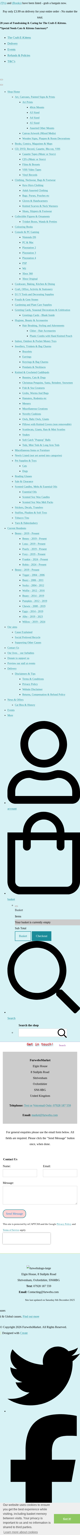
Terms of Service (11, 1230)
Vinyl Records (29, 175)
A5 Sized (34, 123)
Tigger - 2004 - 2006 (33, 575)
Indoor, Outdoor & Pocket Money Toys (35, 341)
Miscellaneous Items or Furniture (32, 450)
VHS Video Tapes (31, 169)
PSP (24, 263)
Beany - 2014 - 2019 (33, 595)
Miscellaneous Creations (35, 408)
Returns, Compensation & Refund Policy (43, 694)
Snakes (26, 434)
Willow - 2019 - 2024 (33, 621)
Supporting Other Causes (28, 642)
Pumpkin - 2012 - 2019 (34, 601)
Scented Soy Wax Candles (36, 497)
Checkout (41, 936)
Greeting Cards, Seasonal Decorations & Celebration (42, 310)
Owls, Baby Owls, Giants (35, 419)
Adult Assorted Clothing (35, 190)
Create (24, 1333)
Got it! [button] (67, 1518)
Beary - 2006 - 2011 (33, 580)
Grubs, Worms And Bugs (35, 393)
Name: (7, 1166)
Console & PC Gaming (27, 232)
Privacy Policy (30, 684)
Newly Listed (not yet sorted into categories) (38, 455)
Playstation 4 (29, 258)
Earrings (26, 356)
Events (11, 710)
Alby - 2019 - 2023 (32, 616)
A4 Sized (34, 117)
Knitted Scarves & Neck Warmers (40, 206)
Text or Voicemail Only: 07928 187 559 (47, 1105)
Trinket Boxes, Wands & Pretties (39, 221)
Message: (8, 1182)
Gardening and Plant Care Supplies (33, 304)
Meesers (26, 403)
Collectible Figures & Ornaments (32, 216)
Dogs (25, 471)
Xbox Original (30, 278)
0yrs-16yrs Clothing (32, 185)
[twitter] (43, 1411)
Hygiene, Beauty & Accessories (31, 320)
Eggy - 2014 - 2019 (32, 611)
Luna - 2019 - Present (33, 543)
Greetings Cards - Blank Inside (38, 315)
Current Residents (16, 528)
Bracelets (27, 351)
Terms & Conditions (33, 679)
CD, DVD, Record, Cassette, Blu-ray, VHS (37, 149)
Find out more (31, 1316)
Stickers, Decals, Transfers (29, 507)
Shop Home (13, 91)
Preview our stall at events (21, 663)
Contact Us (13, 647)
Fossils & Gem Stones (26, 299)
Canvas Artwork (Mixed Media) (39, 133)
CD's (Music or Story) (34, 159)
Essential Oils (29, 492)
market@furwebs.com (45, 1115)
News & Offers (15, 699)
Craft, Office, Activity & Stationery (34, 289)
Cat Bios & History (25, 705)
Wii (24, 268)
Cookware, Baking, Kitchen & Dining (35, 284)
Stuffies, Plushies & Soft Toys (31, 512)
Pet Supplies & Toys (25, 460)
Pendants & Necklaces (34, 367)
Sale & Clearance (24, 481)
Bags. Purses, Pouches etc (35, 195)
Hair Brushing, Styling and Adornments (43, 325)
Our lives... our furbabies (20, 653)
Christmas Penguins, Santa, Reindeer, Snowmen (47, 382)
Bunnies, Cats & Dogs (34, 377)
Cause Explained (23, 632)
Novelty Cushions (31, 414)
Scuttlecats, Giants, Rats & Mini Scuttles (43, 429)
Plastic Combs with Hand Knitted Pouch (51, 336)
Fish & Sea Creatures (33, 388)
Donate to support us (18, 658)
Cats (24, 466)
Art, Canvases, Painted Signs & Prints (35, 97)
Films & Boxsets (31, 164)
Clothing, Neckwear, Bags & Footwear (35, 180)
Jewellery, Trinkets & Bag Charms (33, 346)
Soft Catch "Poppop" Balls (36, 440)
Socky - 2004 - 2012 (33, 585)
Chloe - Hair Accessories (43, 330)
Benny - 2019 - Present (27, 533)
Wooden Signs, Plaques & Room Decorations (46, 138)
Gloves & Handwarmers (35, 201)
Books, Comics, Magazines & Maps (33, 143)
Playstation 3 (29, 252)
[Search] (62, 1033)
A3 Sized (34, 112)
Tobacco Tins (22, 517)
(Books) (10, 3)
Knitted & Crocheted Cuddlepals (32, 372)
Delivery (12, 668)
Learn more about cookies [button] (21, 1532)
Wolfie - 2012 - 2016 (33, 590)
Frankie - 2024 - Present (35, 559)
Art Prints (27, 102)
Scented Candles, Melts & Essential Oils (36, 486)
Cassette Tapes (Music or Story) (39, 154)
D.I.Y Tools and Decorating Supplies (34, 294)
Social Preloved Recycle (27, 637)
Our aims (12, 627)
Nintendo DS (29, 237)
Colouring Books (24, 226)
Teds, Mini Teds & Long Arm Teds (40, 445)
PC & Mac (27, 242)
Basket (23, 936)
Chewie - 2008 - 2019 (33, 606)
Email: (47, 1166)
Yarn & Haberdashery (26, 523)
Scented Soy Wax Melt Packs (37, 502)
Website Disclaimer (32, 689)
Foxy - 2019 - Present (33, 554)
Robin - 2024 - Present (34, 564)
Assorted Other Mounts (42, 128)
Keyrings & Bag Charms (35, 362)
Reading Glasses (23, 476)
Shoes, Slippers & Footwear (37, 211)
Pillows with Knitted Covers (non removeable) (46, 424)
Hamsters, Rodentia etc (34, 398)
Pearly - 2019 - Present (34, 549)
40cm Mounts (37, 107)
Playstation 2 (29, 247)
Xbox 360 (27, 273)
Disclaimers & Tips (25, 673)
